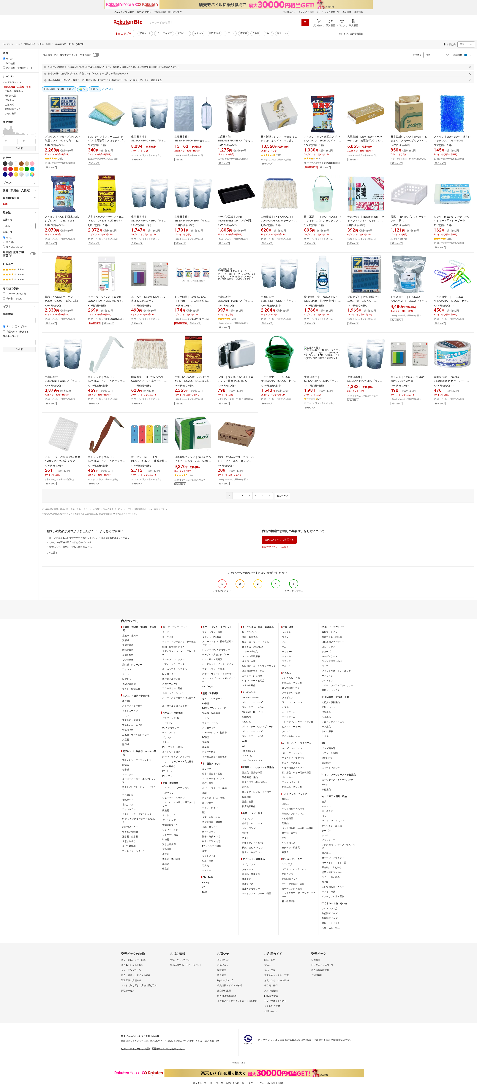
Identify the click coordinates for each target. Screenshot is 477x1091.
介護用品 (246, 796)
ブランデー (287, 661)
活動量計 (166, 849)
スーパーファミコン (252, 760)
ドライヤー (183, 33)
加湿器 (125, 739)
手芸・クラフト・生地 (333, 721)
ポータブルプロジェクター (175, 706)
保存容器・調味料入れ (253, 646)
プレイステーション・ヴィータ (257, 726)
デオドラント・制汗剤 (253, 842)
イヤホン (198, 33)
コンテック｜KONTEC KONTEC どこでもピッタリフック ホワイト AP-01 (106, 380)
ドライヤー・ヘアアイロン (175, 788)
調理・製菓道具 (250, 637)
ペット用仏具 (288, 842)
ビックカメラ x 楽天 (124, 12)
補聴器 (165, 839)
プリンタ (166, 737)
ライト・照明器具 (131, 689)
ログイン (343, 33)
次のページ (282, 495)
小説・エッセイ (210, 827)
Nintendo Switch (250, 697)
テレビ (268, 33)
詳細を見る (156, 80)
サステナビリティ (255, 1083)
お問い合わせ (271, 1011)
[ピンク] (32, 163)
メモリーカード (170, 683)
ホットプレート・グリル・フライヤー (139, 788)
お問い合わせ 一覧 (235, 1083)
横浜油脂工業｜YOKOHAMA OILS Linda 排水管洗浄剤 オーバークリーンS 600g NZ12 (322, 300)
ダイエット (247, 869)
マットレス (327, 806)
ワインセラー (129, 809)
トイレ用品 (327, 731)
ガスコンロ (127, 795)
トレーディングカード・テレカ (297, 721)
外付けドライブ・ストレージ (176, 756)
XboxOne (247, 717)
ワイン (285, 637)
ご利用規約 (316, 975)
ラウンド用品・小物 (332, 661)
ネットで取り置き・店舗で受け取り (139, 985)
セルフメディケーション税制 (135, 1048)
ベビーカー (287, 777)
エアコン (230, 33)
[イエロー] (21, 169)
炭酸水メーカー (130, 827)
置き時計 (326, 763)
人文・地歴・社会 (211, 817)
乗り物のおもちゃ (291, 688)
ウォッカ (286, 656)
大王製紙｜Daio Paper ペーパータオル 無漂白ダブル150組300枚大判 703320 (365, 140)
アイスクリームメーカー (134, 851)
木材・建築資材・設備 (293, 884)
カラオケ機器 (209, 752)
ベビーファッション (292, 753)
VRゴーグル (208, 686)
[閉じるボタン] (470, 67)
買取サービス (128, 990)
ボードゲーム (288, 717)
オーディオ (167, 637)
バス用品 (326, 726)
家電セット (145, 33)
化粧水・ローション (252, 823)
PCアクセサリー (170, 727)
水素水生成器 (129, 841)
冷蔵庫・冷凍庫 (130, 635)
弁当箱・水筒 (248, 661)
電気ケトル (127, 804)
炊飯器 (125, 764)
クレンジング (248, 828)
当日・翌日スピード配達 (133, 959)
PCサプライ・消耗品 (172, 747)
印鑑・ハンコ (328, 707)
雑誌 (204, 812)
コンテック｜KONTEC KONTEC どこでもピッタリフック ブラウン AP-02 (106, 460)
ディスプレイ (169, 732)
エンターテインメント (213, 778)
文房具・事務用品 (331, 702)
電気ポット (127, 799)
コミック (206, 769)
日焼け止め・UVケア (252, 847)
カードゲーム (288, 712)
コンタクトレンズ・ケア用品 (256, 792)
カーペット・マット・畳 (334, 862)
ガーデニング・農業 (292, 888)
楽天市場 (358, 12)
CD (204, 887)
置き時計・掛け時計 (332, 867)
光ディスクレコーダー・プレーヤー (179, 653)
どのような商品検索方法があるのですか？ (70, 542)
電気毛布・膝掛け (131, 720)
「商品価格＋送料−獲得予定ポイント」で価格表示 (66, 55)
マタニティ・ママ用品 (293, 758)
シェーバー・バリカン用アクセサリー (179, 804)
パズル (285, 707)
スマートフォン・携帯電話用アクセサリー (219, 643)
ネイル (245, 838)
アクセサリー (209, 727)
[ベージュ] (27, 163)
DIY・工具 (287, 864)
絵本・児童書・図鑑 (212, 773)
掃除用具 (326, 712)
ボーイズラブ (209, 831)
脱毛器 (165, 810)
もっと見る (52, 552)
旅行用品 (326, 789)
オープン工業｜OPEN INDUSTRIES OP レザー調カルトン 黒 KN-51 (235, 220)
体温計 (165, 868)
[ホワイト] (16, 163)
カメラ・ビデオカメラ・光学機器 (179, 642)
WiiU (244, 741)
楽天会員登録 (356, 33)
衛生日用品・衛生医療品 (254, 782)
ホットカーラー (170, 815)
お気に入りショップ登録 (276, 980)
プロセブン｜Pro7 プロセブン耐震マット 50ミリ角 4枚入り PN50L (62, 140)
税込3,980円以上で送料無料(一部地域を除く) (159, 12)
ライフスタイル (210, 807)
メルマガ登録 (271, 990)
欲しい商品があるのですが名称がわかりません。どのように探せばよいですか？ (89, 538)
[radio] (4, 58)
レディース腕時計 (331, 753)
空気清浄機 (214, 33)
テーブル (326, 830)
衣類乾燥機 (127, 650)
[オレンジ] (16, 169)
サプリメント (248, 864)
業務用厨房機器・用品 (253, 671)
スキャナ (166, 742)
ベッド (325, 816)
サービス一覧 (216, 1083)
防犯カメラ (287, 874)
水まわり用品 (248, 685)
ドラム (205, 718)
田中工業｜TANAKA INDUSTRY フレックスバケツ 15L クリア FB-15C (322, 220)
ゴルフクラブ (328, 646)
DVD (204, 892)
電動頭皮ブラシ (170, 825)
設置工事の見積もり (131, 980)
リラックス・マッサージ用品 (256, 893)
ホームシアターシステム (174, 669)
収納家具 (326, 853)
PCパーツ (167, 771)
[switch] (33, 253)
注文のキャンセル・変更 (276, 975)
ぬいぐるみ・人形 (291, 678)
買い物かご (222, 959)
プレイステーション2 (252, 736)
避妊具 (245, 787)
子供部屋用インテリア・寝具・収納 (338, 846)
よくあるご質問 (306, 12)
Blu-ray (205, 882)
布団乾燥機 (127, 655)
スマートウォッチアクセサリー (217, 674)
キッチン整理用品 (251, 656)
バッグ (325, 784)
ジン (284, 642)
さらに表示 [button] (10, 113)
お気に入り (222, 965)
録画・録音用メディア (173, 646)
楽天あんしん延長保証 (132, 965)
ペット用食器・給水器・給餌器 (297, 828)
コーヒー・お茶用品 (252, 675)
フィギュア (287, 697)
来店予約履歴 (224, 990)
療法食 (285, 852)
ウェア (325, 666)
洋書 (204, 851)
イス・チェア (328, 840)
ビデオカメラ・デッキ (173, 664)
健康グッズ (247, 884)
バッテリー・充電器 (212, 659)
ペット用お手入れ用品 (293, 809)
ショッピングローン (131, 970)
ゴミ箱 (325, 882)
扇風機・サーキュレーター (135, 734)
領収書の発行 (271, 985)
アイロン (126, 669)
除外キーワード (11, 336)
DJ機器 (205, 737)
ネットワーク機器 (171, 752)
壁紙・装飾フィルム (332, 872)
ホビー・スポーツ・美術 (214, 788)
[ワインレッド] (5, 169)
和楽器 (205, 747)
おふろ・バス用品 (291, 763)
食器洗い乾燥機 (130, 831)
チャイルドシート (291, 782)
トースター (127, 774)
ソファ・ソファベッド (333, 821)
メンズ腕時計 (328, 748)
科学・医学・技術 (211, 841)
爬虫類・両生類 (290, 833)
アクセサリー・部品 (172, 688)
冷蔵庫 (243, 33)
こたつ (125, 715)
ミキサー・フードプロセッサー (138, 814)
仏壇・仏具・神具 (331, 928)
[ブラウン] (21, 163)
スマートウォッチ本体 (213, 669)
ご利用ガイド (289, 12)
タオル (325, 736)
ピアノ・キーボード (212, 698)
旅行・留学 (207, 783)
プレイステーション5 (252, 702)
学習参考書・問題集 (212, 822)
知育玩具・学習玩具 (292, 683)
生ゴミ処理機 (129, 846)
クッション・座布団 (332, 825)
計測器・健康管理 (251, 874)
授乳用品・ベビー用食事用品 (296, 772)
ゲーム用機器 (169, 766)
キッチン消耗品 (250, 651)
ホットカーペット (131, 710)
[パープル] (10, 174)
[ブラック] (5, 163)
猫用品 (285, 799)
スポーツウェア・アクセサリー (337, 685)
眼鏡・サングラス (331, 690)
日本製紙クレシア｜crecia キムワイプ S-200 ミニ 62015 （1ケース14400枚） (192, 460)
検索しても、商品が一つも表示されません (70, 547)
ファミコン (247, 755)
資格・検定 (207, 860)
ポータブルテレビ (171, 678)
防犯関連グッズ (329, 913)
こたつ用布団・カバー (333, 887)
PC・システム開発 (211, 846)
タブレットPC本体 (211, 637)
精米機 (125, 769)
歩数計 (165, 854)
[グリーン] (27, 169)
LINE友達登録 (271, 996)
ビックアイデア (164, 33)
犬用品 (285, 804)
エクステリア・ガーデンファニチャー (298, 895)
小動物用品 (287, 818)
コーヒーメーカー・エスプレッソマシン (139, 781)
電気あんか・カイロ (132, 725)
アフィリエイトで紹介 (275, 1001)
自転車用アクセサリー (333, 642)
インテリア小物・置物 (333, 896)
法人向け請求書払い (227, 996)
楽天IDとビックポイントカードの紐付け (237, 1001)
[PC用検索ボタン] (305, 22)
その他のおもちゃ (291, 736)
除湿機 (125, 744)
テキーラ (286, 666)
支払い (267, 965)
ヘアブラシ (167, 793)
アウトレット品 (329, 908)
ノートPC (167, 723)
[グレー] (10, 163)
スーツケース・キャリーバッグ (337, 780)
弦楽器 (205, 742)
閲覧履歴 (221, 970)
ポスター (206, 870)
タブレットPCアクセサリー (216, 649)
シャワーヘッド (170, 830)
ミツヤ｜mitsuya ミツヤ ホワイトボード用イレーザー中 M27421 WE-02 (452, 220)
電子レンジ (282, 33)
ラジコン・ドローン (292, 702)
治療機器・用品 (250, 777)
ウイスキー (287, 632)
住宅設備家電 (129, 684)
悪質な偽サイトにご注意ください (168, 1048)
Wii (243, 746)
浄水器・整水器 (130, 836)
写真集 (205, 865)
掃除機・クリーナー (132, 664)
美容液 (245, 833)
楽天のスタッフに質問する (279, 539)
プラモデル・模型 (291, 692)
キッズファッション (292, 748)
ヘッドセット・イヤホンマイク (217, 664)
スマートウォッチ (331, 767)
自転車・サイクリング (333, 632)
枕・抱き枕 (327, 811)
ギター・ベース (210, 723)
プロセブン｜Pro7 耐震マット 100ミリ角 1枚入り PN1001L (366, 300)
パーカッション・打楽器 (214, 732)
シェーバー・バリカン (173, 798)
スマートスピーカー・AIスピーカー (179, 699)
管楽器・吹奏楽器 (211, 713)
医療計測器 (247, 801)
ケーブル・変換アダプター (215, 654)
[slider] (3, 135)
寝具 (324, 801)
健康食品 (246, 879)
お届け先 (7, 219)
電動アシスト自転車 (332, 637)
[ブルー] (32, 169)
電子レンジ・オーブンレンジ (136, 760)
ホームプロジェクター (173, 659)
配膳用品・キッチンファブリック (259, 666)
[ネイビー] (5, 174)
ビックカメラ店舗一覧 (328, 12)
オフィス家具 (328, 891)
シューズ (326, 651)
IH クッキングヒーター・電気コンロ (139, 820)
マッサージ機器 (170, 834)
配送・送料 (269, 959)
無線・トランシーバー (173, 693)
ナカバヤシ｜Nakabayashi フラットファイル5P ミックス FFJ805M (365, 220)
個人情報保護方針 (320, 970)
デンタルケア (169, 820)
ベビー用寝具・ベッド (293, 767)
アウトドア (327, 680)
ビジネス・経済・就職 (213, 798)
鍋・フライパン (250, 632)
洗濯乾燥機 (127, 645)
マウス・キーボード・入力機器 (178, 761)
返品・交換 (269, 970)
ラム (284, 646)
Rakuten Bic (128, 22)
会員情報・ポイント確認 (229, 985)
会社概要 (346, 12)
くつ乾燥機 (127, 659)
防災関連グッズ (290, 879)
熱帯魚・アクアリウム (293, 813)
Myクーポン (223, 980)
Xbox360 (246, 721)
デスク (325, 835)
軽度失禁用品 (248, 806)
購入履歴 (221, 975)
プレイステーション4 (252, 707)
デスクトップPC (170, 718)
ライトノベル (209, 856)
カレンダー (207, 802)
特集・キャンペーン (180, 959)
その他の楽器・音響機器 (214, 756)
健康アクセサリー (251, 888)
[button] (3, 130)
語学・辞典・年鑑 (211, 836)
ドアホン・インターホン (294, 869)
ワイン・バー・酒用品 (253, 680)
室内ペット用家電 (291, 847)
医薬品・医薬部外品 (252, 772)
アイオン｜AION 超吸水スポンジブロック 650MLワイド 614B (322, 140)
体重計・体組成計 (171, 859)
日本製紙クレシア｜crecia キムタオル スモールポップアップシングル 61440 (409, 140)
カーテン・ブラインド (333, 857)
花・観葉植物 (288, 901)
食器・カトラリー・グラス (255, 642)
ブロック (286, 731)
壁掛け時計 (327, 758)
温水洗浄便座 (169, 844)
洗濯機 (255, 33)
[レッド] (10, 169)
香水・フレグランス (252, 852)
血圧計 (165, 863)
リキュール (287, 651)
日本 (5, 204)
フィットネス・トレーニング (336, 671)
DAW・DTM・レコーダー (215, 708)
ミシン (125, 674)
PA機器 (205, 703)
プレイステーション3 (252, 731)
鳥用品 (285, 823)
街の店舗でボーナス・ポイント (186, 965)
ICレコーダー (169, 674)
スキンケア (247, 818)
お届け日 (7, 232)
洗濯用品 (326, 717)
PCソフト (167, 776)
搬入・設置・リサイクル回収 (135, 975)
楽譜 (204, 793)
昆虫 (284, 838)
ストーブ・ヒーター (132, 705)
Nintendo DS (248, 750)
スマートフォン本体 (212, 632)
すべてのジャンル (11, 44)
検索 (20, 148)
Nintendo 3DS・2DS (252, 712)
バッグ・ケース (329, 656)
